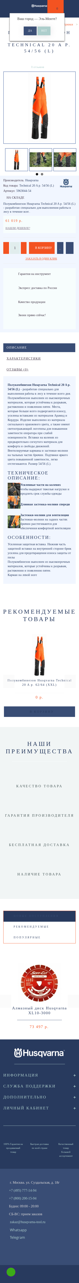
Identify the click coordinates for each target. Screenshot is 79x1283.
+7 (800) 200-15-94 (22, 1198)
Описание (17, 347)
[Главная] (5, 24)
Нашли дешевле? (17, 228)
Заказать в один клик (41, 258)
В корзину (43, 247)
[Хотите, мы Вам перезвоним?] (11, 1272)
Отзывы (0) (18, 369)
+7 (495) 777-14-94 (22, 1190)
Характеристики (24, 358)
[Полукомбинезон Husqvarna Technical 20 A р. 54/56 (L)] (39, 107)
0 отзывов (37, 67)
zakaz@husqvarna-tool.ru (27, 1222)
